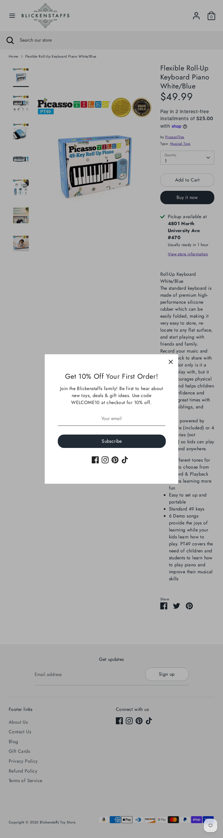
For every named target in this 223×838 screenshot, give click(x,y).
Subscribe (112, 441)
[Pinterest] (115, 459)
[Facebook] (95, 459)
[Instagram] (105, 459)
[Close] (170, 361)
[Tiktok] (124, 459)
